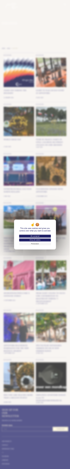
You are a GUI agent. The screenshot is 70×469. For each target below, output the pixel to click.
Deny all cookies (35, 240)
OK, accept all (34, 236)
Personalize (35, 244)
